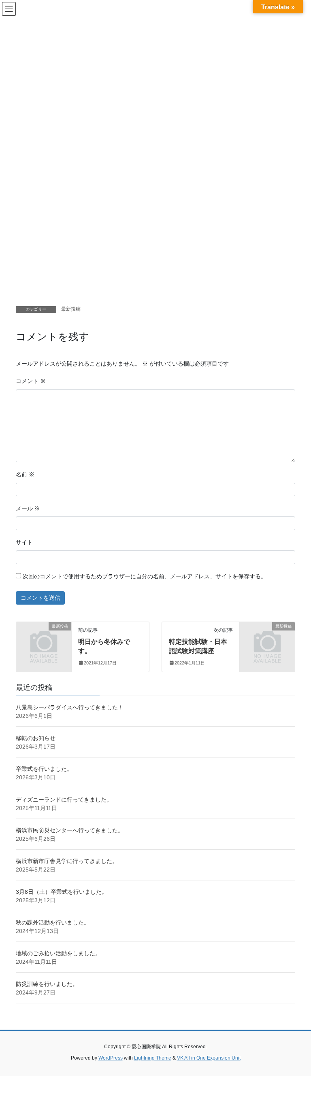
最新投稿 (71, 309)
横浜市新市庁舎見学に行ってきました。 (67, 861)
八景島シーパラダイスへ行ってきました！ (70, 707)
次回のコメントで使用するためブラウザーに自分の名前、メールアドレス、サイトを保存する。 (144, 576)
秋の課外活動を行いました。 (52, 922)
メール (28, 508)
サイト (24, 542)
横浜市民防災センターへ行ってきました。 (70, 830)
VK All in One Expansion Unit (209, 1058)
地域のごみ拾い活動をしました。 (58, 953)
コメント (31, 381)
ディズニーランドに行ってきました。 (64, 799)
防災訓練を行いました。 (47, 984)
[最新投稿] (43, 638)
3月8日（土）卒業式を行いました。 (61, 892)
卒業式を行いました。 (44, 769)
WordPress (110, 1058)
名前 (25, 474)
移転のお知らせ (35, 738)
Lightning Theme (152, 1058)
